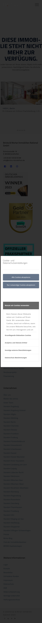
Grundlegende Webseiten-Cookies (18, 335)
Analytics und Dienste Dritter (16, 343)
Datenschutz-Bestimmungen (16, 358)
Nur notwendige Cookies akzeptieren (21, 285)
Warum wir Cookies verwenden (17, 305)
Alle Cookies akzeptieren (21, 277)
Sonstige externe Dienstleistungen (18, 350)
